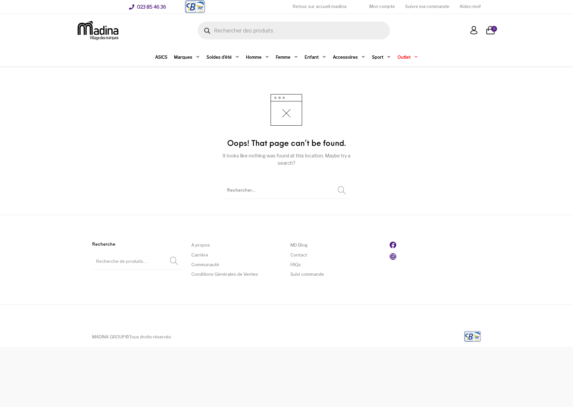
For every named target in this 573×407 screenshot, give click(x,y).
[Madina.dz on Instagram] (393, 258)
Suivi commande (307, 274)
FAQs (295, 264)
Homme (254, 57)
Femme (283, 57)
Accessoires (345, 57)
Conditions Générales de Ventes (224, 274)
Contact (298, 255)
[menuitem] (147, 7)
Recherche (174, 261)
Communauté (205, 264)
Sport (377, 57)
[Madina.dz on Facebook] (393, 246)
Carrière (199, 255)
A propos (200, 245)
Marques (183, 57)
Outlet (404, 57)
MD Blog (299, 245)
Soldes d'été (219, 57)
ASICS (161, 57)
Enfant (312, 57)
